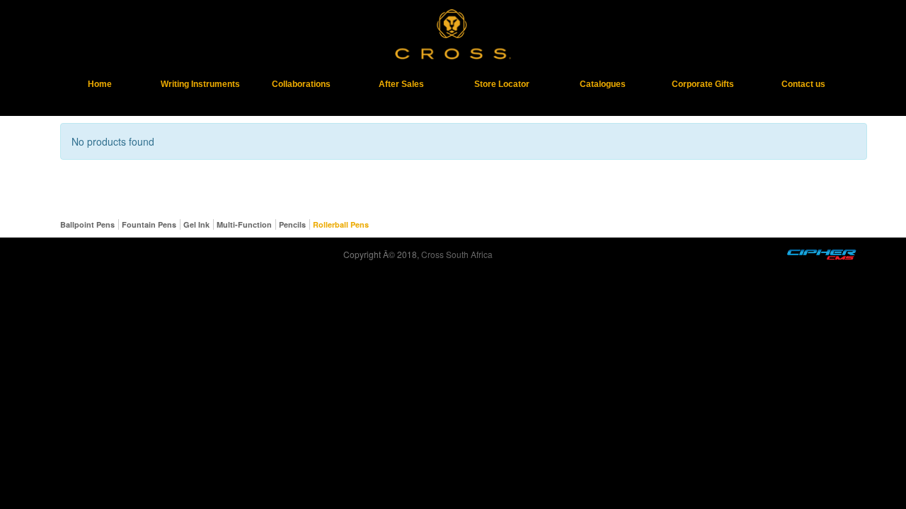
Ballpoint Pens (87, 224)
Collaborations (301, 84)
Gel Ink (196, 224)
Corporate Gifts (703, 84)
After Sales (401, 84)
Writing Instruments (200, 84)
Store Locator (501, 84)
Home (100, 84)
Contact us (803, 84)
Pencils (292, 224)
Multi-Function (244, 224)
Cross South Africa (457, 254)
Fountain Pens (149, 224)
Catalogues (603, 84)
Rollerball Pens (341, 224)
